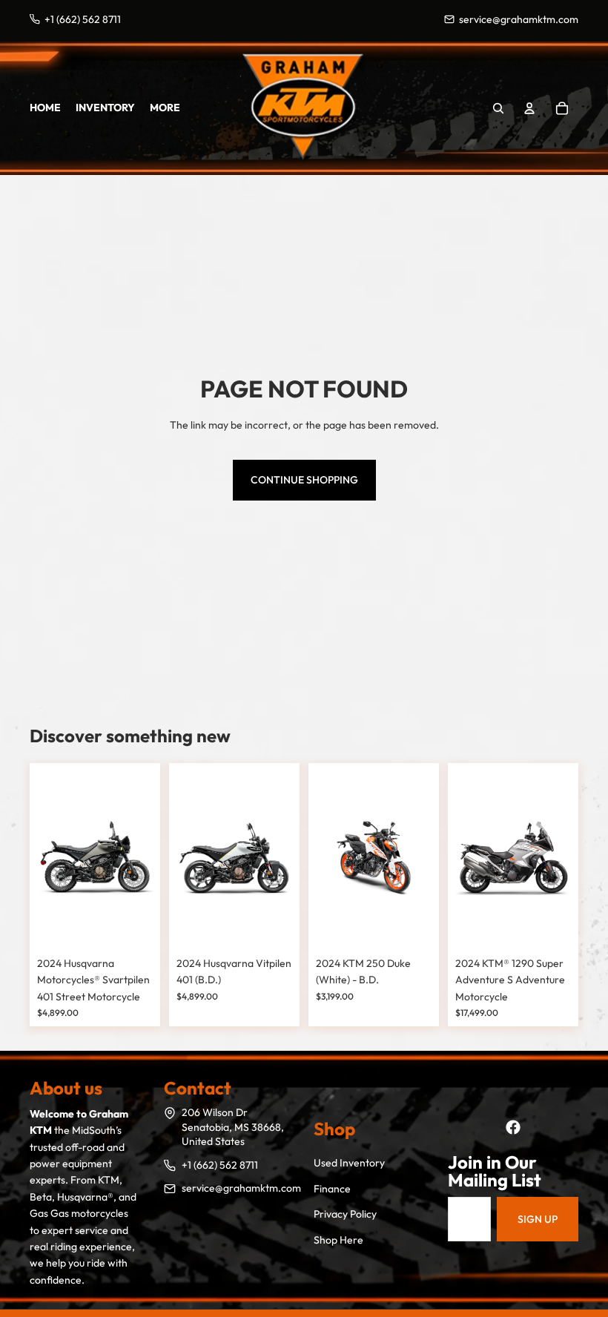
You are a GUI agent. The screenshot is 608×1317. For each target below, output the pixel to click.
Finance (332, 1188)
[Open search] (498, 108)
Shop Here (338, 1240)
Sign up (538, 1219)
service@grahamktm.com (241, 1188)
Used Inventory (349, 1162)
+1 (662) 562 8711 (220, 1165)
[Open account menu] (529, 108)
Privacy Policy (345, 1214)
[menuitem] (165, 107)
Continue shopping (304, 479)
